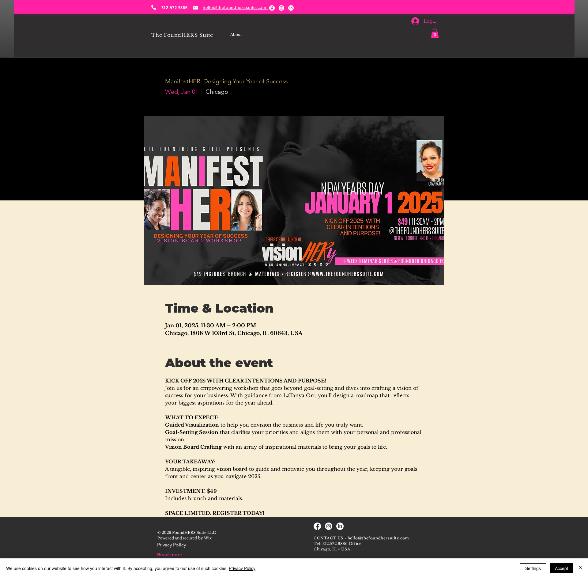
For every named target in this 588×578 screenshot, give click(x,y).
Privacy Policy (242, 568)
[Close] (580, 568)
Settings (533, 568)
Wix (208, 538)
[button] (435, 33)
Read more (169, 554)
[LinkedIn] (291, 8)
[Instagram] (281, 8)
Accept (561, 568)
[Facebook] (272, 8)
